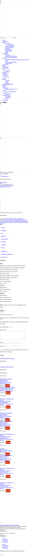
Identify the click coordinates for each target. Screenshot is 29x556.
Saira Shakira (5, 87)
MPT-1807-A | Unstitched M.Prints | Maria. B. (5, 417)
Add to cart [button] (8, 392)
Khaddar (7, 83)
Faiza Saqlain (5, 67)
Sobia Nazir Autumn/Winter (11, 57)
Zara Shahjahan (6, 95)
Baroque (4, 79)
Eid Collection (11, 45)
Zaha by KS (8, 70)
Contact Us (5, 540)
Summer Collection (9, 46)
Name (2, 342)
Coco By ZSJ (5, 64)
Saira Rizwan (5, 68)
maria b (15, 222)
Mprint (6, 52)
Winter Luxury (8, 51)
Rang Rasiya (5, 100)
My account (5, 542)
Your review (3, 330)
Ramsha (7, 76)
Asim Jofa (5, 75)
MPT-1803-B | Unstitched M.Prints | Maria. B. (5, 425)
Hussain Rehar (6, 71)
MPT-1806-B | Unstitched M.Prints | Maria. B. (5, 459)
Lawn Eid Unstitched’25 (10, 91)
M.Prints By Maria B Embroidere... (7, 358)
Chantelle (7, 80)
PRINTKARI (8, 94)
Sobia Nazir (5, 53)
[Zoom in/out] (4, 554)
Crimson (4, 58)
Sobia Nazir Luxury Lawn (11, 56)
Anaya (4, 78)
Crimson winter (8, 63)
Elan (4, 69)
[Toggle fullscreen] (3, 554)
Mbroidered (7, 48)
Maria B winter (21, 222)
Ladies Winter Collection (20, 221)
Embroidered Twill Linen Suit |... (7, 366)
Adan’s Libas (5, 74)
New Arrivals (5, 41)
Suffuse (4, 90)
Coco (6, 98)
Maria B (4, 42)
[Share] (1, 554)
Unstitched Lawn (8, 389)
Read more (7, 385)
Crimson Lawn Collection (10, 62)
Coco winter (8, 96)
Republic (5, 73)
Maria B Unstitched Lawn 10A (6, 390)
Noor (4, 86)
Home (4, 40)
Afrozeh (4, 92)
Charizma (5, 85)
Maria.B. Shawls (9, 49)
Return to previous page (5, 186)
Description (3, 260)
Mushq (4, 65)
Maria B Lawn (8, 43)
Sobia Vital (7, 54)
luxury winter (10, 222)
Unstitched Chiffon (9, 47)
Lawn (6, 81)
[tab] (4, 251)
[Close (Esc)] (0, 554)
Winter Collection (10, 185)
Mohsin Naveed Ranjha (8, 84)
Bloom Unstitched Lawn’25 (11, 89)
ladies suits (12, 221)
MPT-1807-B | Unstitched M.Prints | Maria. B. (5, 383)
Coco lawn (7, 97)
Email (2, 346)
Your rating (3, 327)
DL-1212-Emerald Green (8, 219)
